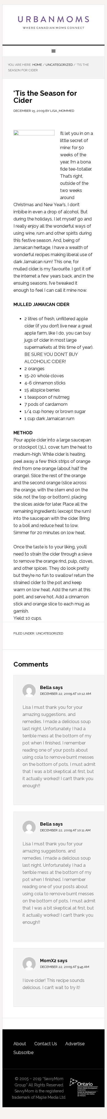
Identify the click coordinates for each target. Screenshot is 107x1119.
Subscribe (23, 1052)
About (19, 1043)
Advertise (75, 1043)
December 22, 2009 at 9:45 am (64, 967)
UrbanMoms (53, 22)
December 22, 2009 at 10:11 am (65, 830)
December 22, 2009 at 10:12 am (65, 694)
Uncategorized (49, 633)
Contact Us (45, 1043)
